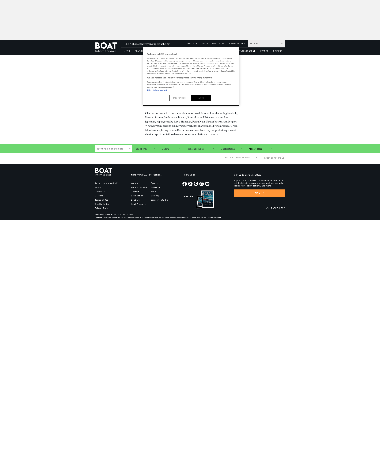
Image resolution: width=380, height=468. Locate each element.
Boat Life (136, 200)
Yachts (134, 183)
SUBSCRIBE (218, 43)
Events (154, 183)
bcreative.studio (159, 200)
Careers (99, 196)
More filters (255, 148)
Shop (153, 191)
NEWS (127, 51)
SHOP (205, 43)
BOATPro (155, 187)
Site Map (155, 196)
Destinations (137, 196)
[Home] (108, 47)
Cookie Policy (102, 204)
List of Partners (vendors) (157, 90)
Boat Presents (138, 204)
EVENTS (264, 51)
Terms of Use (101, 200)
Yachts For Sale (139, 187)
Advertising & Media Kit (107, 183)
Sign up (259, 193)
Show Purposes (179, 98)
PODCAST (192, 43)
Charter (135, 191)
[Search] (130, 148)
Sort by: (229, 157)
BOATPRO (277, 51)
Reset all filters (273, 157)
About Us (99, 187)
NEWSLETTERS (237, 43)
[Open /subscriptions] (202, 199)
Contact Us (101, 191)
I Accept (201, 98)
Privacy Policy (102, 208)
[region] (191, 76)
